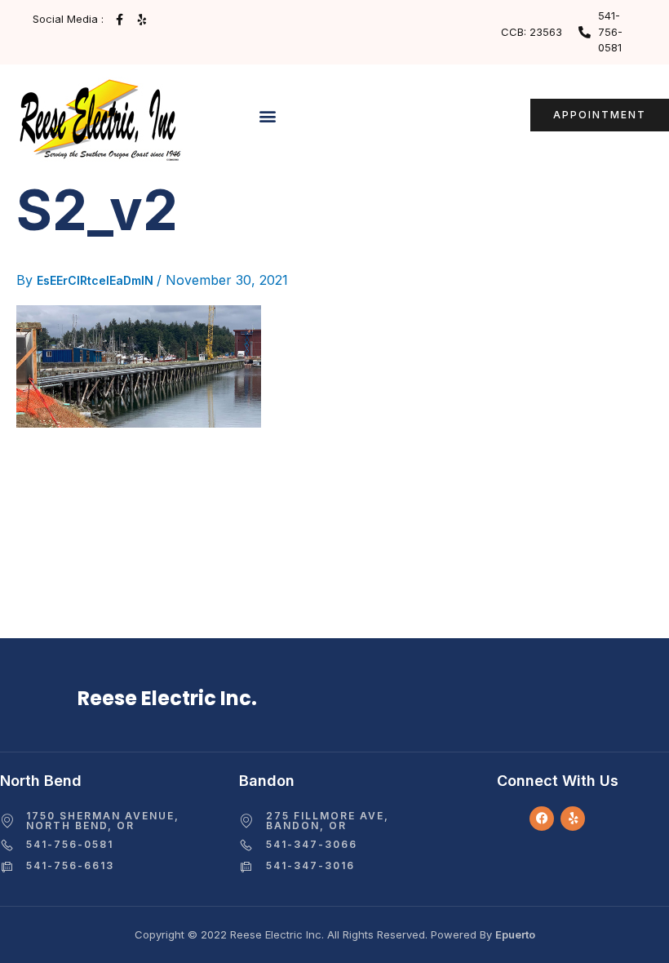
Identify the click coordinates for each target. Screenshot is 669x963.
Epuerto (515, 934)
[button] (268, 116)
